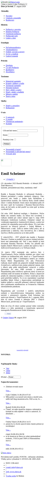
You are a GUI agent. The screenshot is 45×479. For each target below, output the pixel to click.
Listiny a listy (11, 38)
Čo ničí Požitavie (12, 68)
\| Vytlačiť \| (10, 179)
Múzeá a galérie (12, 94)
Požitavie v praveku (13, 29)
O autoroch (10, 117)
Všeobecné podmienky (14, 121)
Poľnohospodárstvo (13, 47)
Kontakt (9, 124)
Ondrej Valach (8, 318)
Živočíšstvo (10, 72)
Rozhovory (10, 20)
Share (9, 313)
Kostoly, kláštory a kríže (15, 83)
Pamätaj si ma (8, 140)
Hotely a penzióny (13, 106)
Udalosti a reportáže (13, 18)
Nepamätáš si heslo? (13, 149)
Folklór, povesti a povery (15, 52)
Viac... (8, 391)
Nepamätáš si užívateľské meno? (18, 152)
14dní (8, 371)
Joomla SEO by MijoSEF (22, 350)
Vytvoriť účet (11, 154)
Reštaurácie (10, 108)
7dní (7, 368)
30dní (8, 373)
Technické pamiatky (13, 86)
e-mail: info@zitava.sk (14, 467)
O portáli (9, 119)
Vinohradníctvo (12, 50)
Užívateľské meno (10, 131)
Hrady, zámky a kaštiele (15, 92)
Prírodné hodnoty (12, 88)
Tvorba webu (11, 476)
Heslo (5, 135)
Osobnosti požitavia (13, 34)
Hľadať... (4, 377)
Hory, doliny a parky (13, 90)
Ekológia (9, 65)
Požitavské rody (12, 36)
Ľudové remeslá (12, 56)
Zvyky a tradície (12, 54)
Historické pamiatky (13, 81)
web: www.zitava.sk (13, 472)
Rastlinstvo (10, 70)
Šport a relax (10, 96)
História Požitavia (12, 32)
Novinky (9, 16)
